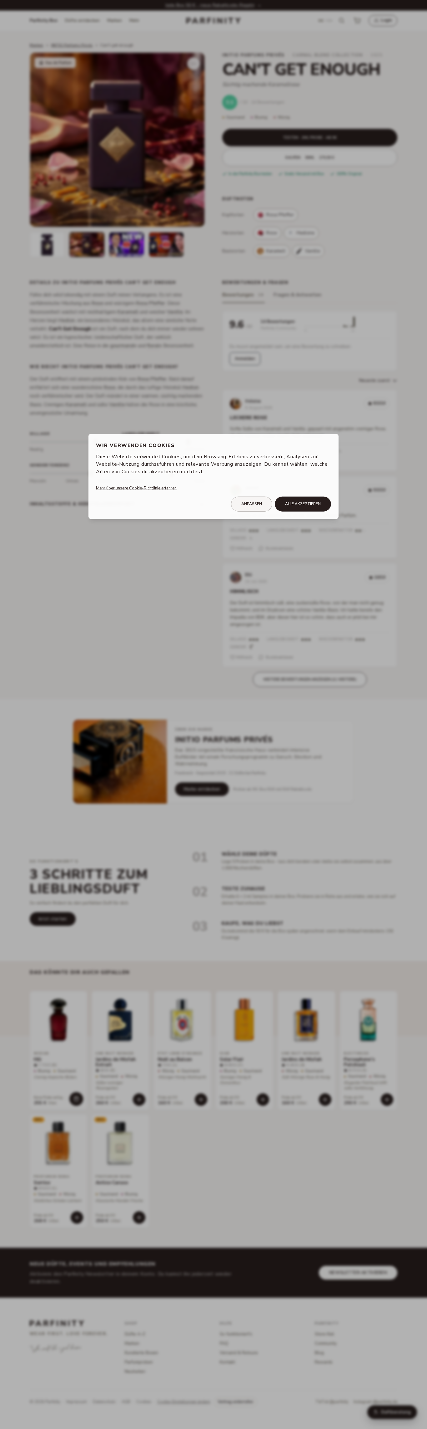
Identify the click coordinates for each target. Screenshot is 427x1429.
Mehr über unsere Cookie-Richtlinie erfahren (136, 488)
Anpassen (251, 503)
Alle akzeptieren (303, 503)
